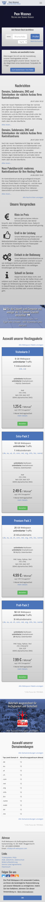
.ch (14, 453)
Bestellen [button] (22, 424)
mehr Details (22, 416)
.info (30, 453)
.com (18, 453)
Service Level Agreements (11, 864)
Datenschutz (19, 860)
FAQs (14, 857)
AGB (3, 860)
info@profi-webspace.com (17, 848)
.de (21, 368)
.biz (34, 453)
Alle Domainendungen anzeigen (30, 753)
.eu (24, 368)
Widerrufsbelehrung (10, 862)
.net (22, 453)
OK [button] (22, 898)
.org (26, 453)
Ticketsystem (7, 857)
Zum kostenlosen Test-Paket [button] (22, 70)
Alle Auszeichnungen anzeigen (22, 730)
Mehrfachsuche (37, 41)
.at (11, 453)
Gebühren (10, 860)
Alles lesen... (6, 125)
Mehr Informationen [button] (25, 892)
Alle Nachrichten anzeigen (33, 197)
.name (39, 453)
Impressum (6, 867)
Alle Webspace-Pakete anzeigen (31, 345)
